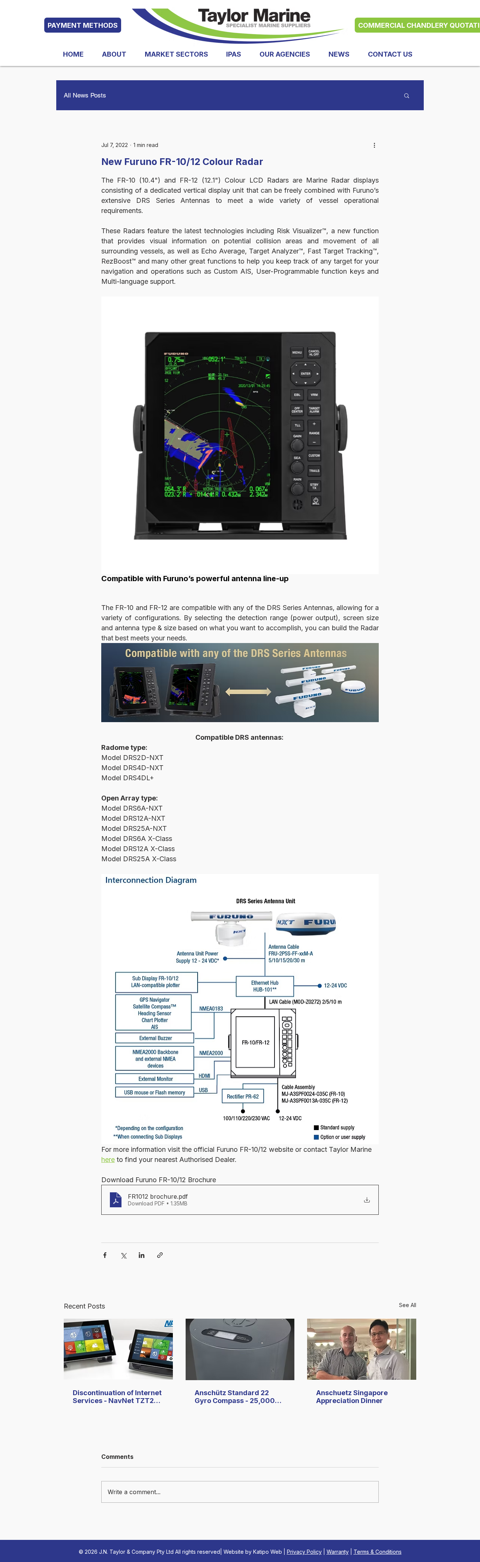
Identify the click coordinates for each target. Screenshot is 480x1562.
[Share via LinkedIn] (141, 1255)
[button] (176, 54)
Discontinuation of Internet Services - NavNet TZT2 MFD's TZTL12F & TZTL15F (117, 1397)
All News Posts (85, 95)
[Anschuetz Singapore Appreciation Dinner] (361, 1349)
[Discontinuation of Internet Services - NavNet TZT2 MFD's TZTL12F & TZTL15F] (118, 1349)
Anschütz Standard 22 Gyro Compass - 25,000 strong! (235, 1397)
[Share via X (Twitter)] (123, 1255)
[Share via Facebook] (104, 1255)
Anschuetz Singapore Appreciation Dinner (352, 1397)
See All (407, 1305)
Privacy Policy (304, 1552)
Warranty (338, 1552)
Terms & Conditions (378, 1552)
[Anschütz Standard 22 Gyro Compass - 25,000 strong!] (240, 1349)
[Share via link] (160, 1255)
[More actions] (374, 144)
